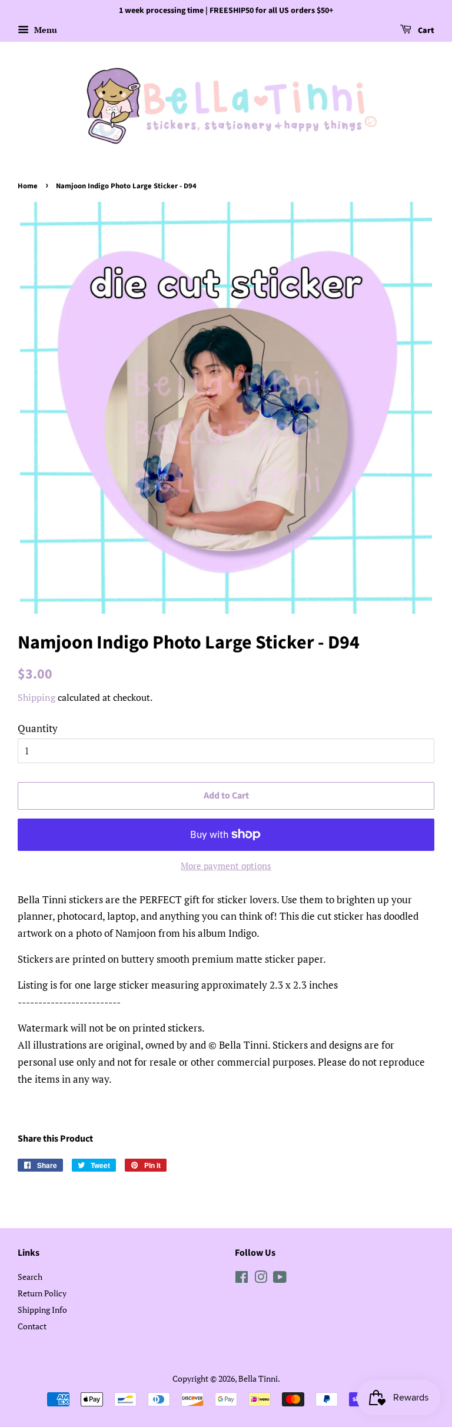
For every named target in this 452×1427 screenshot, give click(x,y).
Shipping (36, 697)
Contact (32, 1326)
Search (30, 1276)
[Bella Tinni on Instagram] (260, 1279)
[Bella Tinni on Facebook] (241, 1279)
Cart (425, 30)
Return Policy (42, 1293)
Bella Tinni (258, 1378)
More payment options (226, 865)
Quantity (38, 728)
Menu (44, 29)
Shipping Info (42, 1309)
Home (28, 186)
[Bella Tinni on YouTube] (280, 1279)
